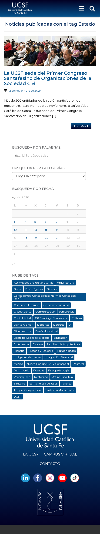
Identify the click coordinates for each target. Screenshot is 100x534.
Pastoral (78, 364)
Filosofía (19, 350)
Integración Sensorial (59, 357)
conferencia (66, 311)
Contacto (50, 463)
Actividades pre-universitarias (33, 282)
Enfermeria (21, 344)
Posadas (38, 370)
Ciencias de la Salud (56, 305)
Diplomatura (22, 331)
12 (35, 229)
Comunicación (45, 311)
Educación (60, 337)
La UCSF (31, 454)
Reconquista (22, 377)
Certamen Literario (26, 305)
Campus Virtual (60, 454)
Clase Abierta (22, 311)
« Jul (15, 264)
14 (57, 229)
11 (26, 229)
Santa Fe (19, 383)
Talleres (66, 383)
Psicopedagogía (58, 370)
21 (57, 237)
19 (35, 237)
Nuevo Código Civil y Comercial (48, 364)
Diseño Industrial (46, 331)
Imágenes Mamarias (27, 357)
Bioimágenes (34, 289)
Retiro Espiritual (62, 377)
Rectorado (41, 377)
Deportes (43, 324)
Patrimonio (21, 370)
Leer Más (80, 126)
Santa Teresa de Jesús (43, 383)
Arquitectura (65, 282)
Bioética (52, 289)
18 (26, 237)
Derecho (58, 324)
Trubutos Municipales (59, 390)
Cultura (76, 318)
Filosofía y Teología (40, 350)
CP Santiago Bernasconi (51, 318)
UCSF (17, 396)
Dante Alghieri (23, 324)
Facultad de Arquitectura (63, 344)
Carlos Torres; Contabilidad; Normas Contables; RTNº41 (45, 297)
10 (15, 229)
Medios (18, 364)
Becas (17, 289)
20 (47, 237)
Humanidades (66, 350)
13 (46, 229)
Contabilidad (22, 318)
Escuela (38, 344)
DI (69, 324)
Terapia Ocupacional (27, 390)
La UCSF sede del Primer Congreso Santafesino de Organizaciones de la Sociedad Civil (47, 78)
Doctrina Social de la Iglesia (32, 337)
